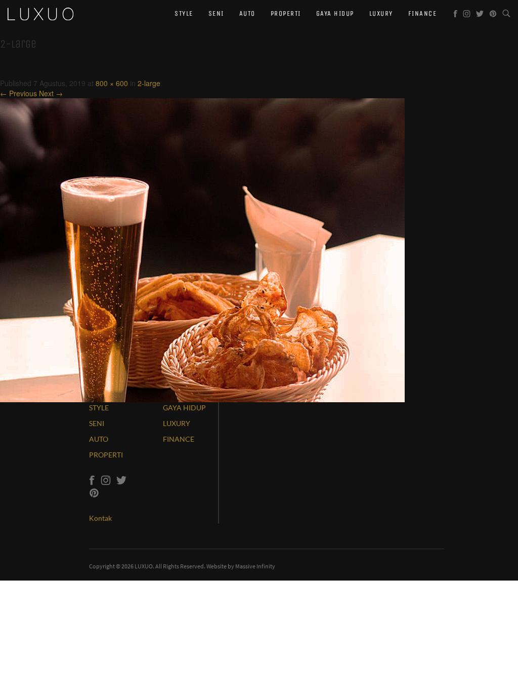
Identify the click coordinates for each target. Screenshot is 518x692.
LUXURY (176, 423)
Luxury (381, 13)
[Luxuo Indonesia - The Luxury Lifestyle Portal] (40, 12)
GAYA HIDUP (184, 407)
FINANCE (178, 439)
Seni (216, 13)
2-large (149, 83)
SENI (96, 423)
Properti (286, 13)
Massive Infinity (255, 566)
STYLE (99, 407)
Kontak (100, 518)
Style (184, 13)
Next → (51, 93)
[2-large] (202, 249)
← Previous (18, 93)
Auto (247, 13)
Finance (422, 13)
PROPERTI (106, 454)
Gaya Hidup (335, 13)
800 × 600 (112, 83)
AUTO (98, 439)
